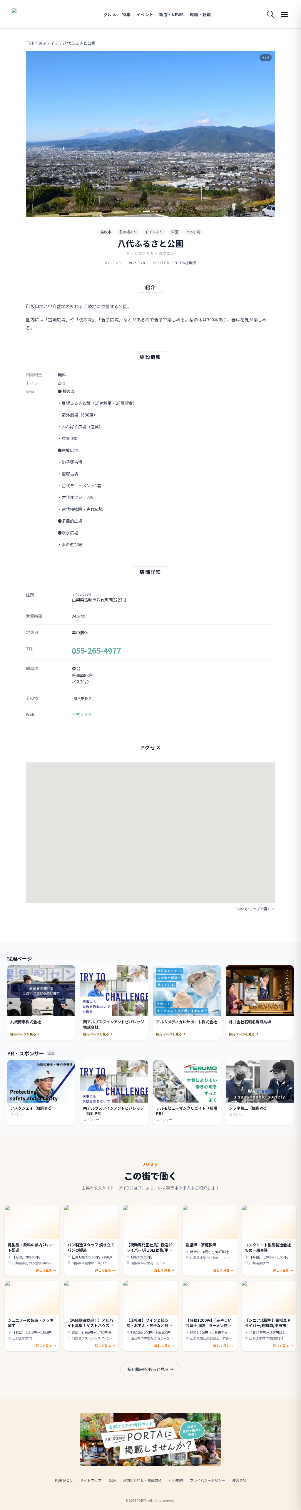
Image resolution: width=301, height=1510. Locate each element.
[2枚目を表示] (144, 211)
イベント (144, 14)
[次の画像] (266, 134)
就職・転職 (200, 14)
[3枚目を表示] (150, 211)
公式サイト (82, 714)
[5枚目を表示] (161, 211)
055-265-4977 (96, 650)
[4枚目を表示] (157, 211)
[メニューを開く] (284, 14)
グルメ (109, 14)
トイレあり (154, 231)
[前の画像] (35, 134)
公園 (174, 231)
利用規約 (176, 1480)
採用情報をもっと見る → (151, 1369)
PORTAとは (64, 1480)
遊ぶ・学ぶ (48, 43)
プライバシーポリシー (207, 1480)
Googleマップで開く (253, 908)
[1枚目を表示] (140, 211)
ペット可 (193, 231)
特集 (126, 14)
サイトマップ (90, 1480)
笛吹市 (106, 231)
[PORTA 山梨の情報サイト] (30, 14)
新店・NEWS (171, 14)
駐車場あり (128, 231)
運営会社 (239, 1480)
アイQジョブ (130, 1188)
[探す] (270, 14)
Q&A (112, 1480)
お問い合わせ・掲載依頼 (142, 1480)
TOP (30, 43)
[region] (150, 134)
